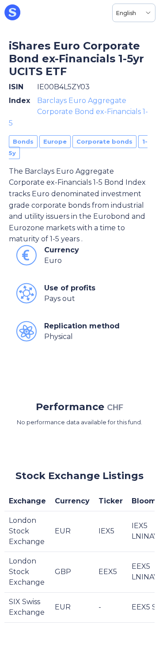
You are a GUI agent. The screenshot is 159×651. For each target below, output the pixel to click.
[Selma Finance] (12, 13)
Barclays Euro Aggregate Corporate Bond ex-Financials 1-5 (78, 111)
